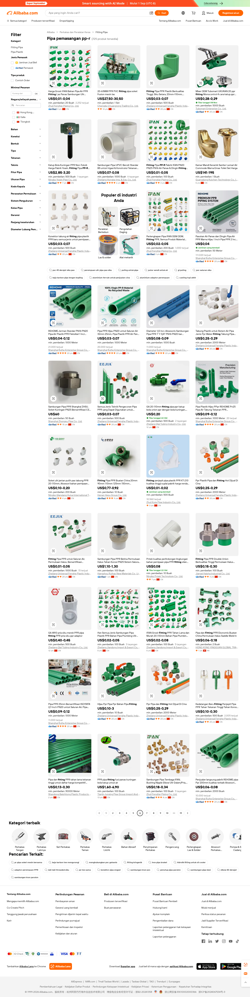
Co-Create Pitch (15, 907)
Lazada (125, 981)
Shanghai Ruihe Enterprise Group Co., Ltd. (217, 258)
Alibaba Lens (26, 966)
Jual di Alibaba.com (211, 901)
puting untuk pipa (130, 270)
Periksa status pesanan (213, 914)
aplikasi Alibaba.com (181, 966)
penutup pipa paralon (170, 870)
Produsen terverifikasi (115, 901)
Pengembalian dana (163, 920)
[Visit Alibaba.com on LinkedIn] (210, 941)
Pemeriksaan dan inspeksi (69, 927)
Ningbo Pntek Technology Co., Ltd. (164, 576)
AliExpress (76, 981)
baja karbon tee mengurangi (65, 862)
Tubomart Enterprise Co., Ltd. (211, 108)
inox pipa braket (159, 862)
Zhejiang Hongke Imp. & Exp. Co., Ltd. (116, 179)
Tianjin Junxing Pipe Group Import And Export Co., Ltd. (118, 794)
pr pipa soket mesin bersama (28, 862)
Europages (174, 981)
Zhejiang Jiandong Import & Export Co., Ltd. (118, 647)
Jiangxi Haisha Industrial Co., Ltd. (213, 573)
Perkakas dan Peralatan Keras (75, 32)
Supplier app (128, 966)
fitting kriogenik (134, 862)
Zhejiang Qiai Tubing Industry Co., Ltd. (166, 424)
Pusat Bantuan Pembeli (165, 901)
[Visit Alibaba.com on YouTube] (231, 941)
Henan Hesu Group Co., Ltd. (112, 495)
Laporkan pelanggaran (164, 936)
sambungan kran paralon (26, 877)
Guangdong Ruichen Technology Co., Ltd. (217, 179)
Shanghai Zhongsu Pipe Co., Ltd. (65, 421)
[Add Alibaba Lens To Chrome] (60, 966)
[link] (245, 964)
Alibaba (51, 32)
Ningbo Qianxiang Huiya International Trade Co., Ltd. (69, 495)
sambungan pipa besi (200, 870)
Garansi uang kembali (66, 907)
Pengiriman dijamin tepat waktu (71, 914)
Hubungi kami (160, 907)
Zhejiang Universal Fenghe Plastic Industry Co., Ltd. (167, 105)
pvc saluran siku (203, 270)
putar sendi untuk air (158, 270)
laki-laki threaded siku (58, 870)
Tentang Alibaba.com (18, 894)
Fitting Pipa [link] (101, 32)
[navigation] (26, 423)
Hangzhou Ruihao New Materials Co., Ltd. (118, 573)
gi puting (182, 270)
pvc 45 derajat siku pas (63, 270)
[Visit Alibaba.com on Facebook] (203, 941)
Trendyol (161, 981)
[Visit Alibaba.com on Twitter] (217, 941)
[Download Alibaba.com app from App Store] (206, 966)
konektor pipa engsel (111, 870)
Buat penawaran (112, 907)
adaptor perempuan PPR (26, 870)
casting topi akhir (187, 277)
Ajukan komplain (161, 914)
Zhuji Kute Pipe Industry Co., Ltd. (163, 502)
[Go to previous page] (99, 813)
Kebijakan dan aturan (66, 933)
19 (181, 813)
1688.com (90, 981)
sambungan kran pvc (140, 870)
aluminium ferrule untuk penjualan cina (111, 277)
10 (167, 813)
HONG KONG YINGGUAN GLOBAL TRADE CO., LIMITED (217, 647)
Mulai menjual (208, 907)
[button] (151, 13)
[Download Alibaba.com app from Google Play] (231, 966)
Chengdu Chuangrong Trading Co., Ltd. (117, 105)
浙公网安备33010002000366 (180, 992)
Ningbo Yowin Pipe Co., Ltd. (62, 179)
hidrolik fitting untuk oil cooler (191, 862)
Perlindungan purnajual (67, 920)
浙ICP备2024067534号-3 (211, 992)
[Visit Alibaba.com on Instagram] (224, 941)
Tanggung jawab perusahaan (22, 914)
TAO (151, 981)
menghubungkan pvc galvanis (103, 862)
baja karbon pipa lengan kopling (68, 277)
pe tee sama (85, 870)
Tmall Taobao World (108, 981)
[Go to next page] (188, 813)
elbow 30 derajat (229, 870)
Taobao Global (139, 981)
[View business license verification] (155, 992)
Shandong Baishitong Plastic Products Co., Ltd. (69, 794)
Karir (9, 920)
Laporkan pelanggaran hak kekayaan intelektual (172, 928)
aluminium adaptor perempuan (155, 277)
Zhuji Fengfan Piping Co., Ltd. (63, 105)
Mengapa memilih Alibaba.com (23, 901)
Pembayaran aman (65, 901)
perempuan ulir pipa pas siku (98, 270)
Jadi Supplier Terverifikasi (214, 920)
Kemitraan (206, 927)
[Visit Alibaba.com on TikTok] (237, 941)
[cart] (194, 13)
